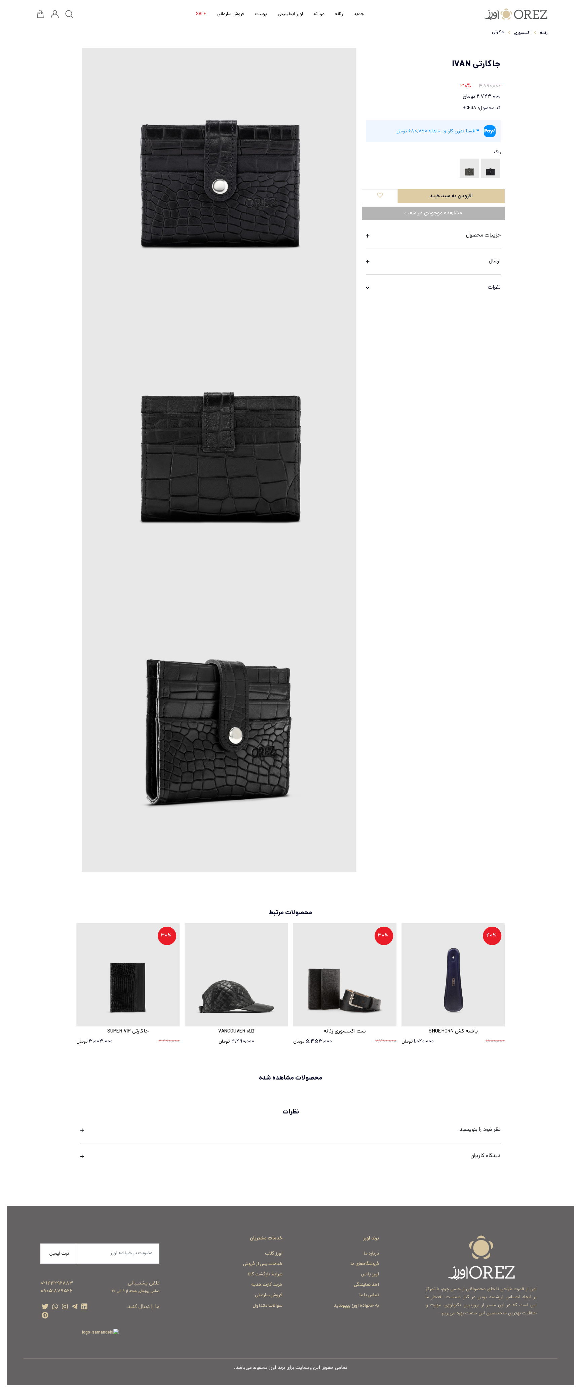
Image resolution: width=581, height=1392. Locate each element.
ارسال (495, 261)
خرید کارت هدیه (266, 1285)
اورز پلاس (370, 1274)
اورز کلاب (273, 1253)
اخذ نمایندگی (366, 1285)
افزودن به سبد (115, 1193)
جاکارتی (498, 32)
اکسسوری (522, 33)
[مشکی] (490, 168)
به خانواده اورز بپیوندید (356, 1305)
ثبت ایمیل (59, 1253)
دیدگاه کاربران (485, 1156)
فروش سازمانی (268, 1295)
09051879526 (56, 1291)
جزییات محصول (483, 235)
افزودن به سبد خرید (451, 196)
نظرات (494, 288)
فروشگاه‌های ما (365, 1264)
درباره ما (371, 1253)
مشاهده (453, 1019)
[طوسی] (469, 168)
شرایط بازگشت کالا (265, 1274)
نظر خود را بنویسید (480, 1130)
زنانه (543, 33)
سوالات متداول (267, 1305)
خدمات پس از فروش (262, 1264)
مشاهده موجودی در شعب (433, 213)
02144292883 (56, 1283)
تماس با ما (369, 1295)
